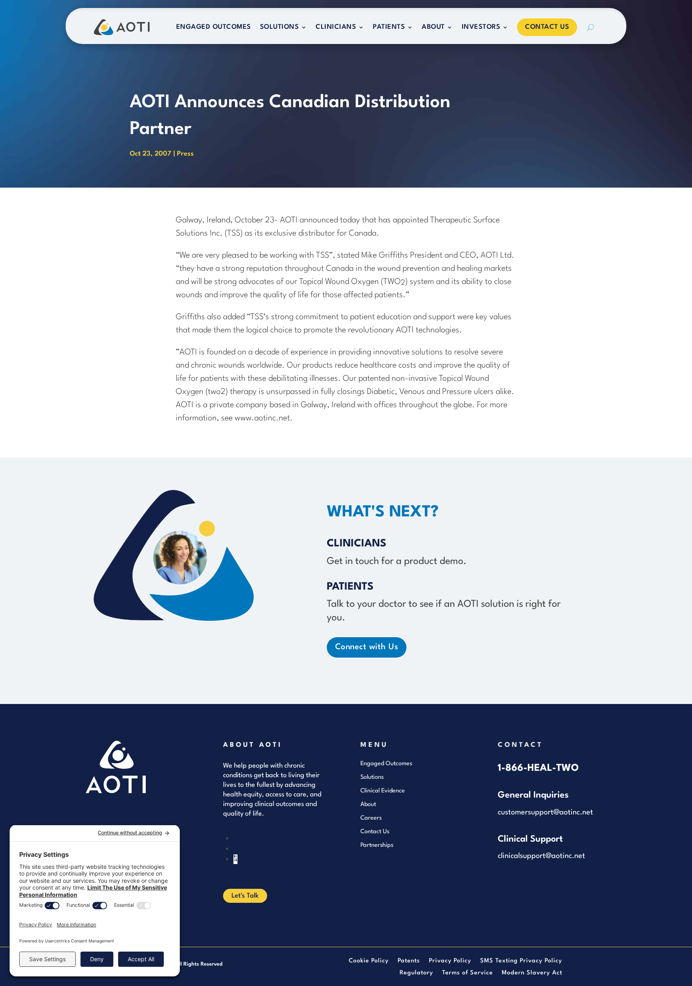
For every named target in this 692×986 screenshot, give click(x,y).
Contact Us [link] (547, 27)
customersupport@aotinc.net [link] (545, 812)
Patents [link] (409, 961)
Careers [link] (371, 818)
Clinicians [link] (336, 27)
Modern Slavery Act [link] (532, 973)
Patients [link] (389, 27)
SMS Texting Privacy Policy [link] (521, 961)
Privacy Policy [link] (450, 961)
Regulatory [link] (416, 973)
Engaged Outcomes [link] (213, 27)
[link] (122, 27)
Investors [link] (481, 27)
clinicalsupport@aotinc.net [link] (541, 856)
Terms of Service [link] (467, 973)
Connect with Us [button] (366, 647)
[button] (235, 859)
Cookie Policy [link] (369, 961)
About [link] (433, 27)
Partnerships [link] (376, 845)
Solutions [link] (279, 27)
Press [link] (185, 153)
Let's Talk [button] (245, 895)
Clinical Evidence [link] (382, 791)
